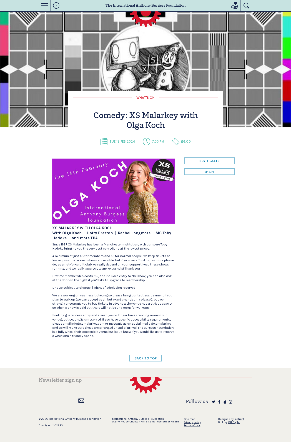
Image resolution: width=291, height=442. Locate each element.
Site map (189, 419)
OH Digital (234, 422)
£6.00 (186, 141)
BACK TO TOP (146, 358)
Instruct (239, 419)
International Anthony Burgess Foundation (75, 418)
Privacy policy (192, 422)
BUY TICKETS (209, 161)
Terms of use (192, 425)
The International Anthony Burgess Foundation (145, 6)
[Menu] (44, 5)
